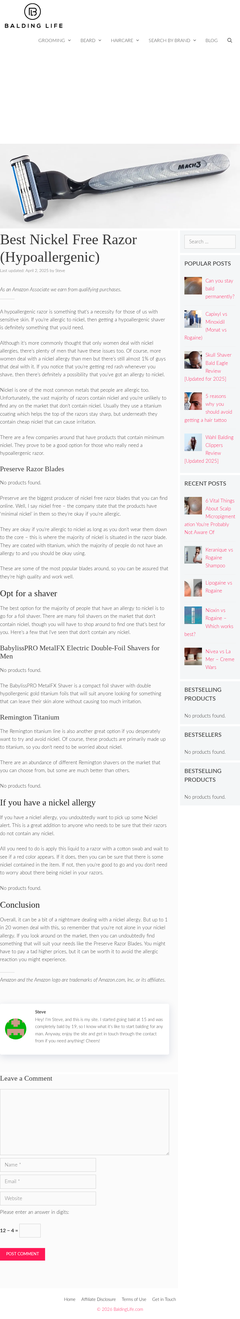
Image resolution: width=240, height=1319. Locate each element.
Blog (211, 40)
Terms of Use (134, 1299)
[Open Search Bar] (229, 40)
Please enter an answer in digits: (34, 1212)
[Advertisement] (120, 100)
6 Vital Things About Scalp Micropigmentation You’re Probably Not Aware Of (209, 516)
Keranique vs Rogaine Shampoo (219, 557)
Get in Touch (164, 1299)
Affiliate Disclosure (98, 1299)
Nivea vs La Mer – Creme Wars (219, 659)
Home (70, 1299)
